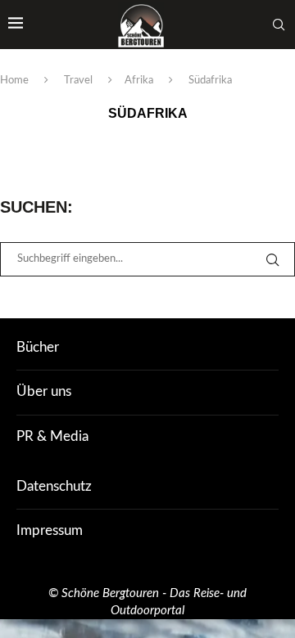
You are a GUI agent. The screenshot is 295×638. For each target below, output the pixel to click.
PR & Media (52, 436)
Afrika (139, 80)
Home (14, 80)
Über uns (43, 391)
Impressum (49, 530)
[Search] (278, 24)
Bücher (37, 347)
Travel (78, 80)
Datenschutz (54, 486)
